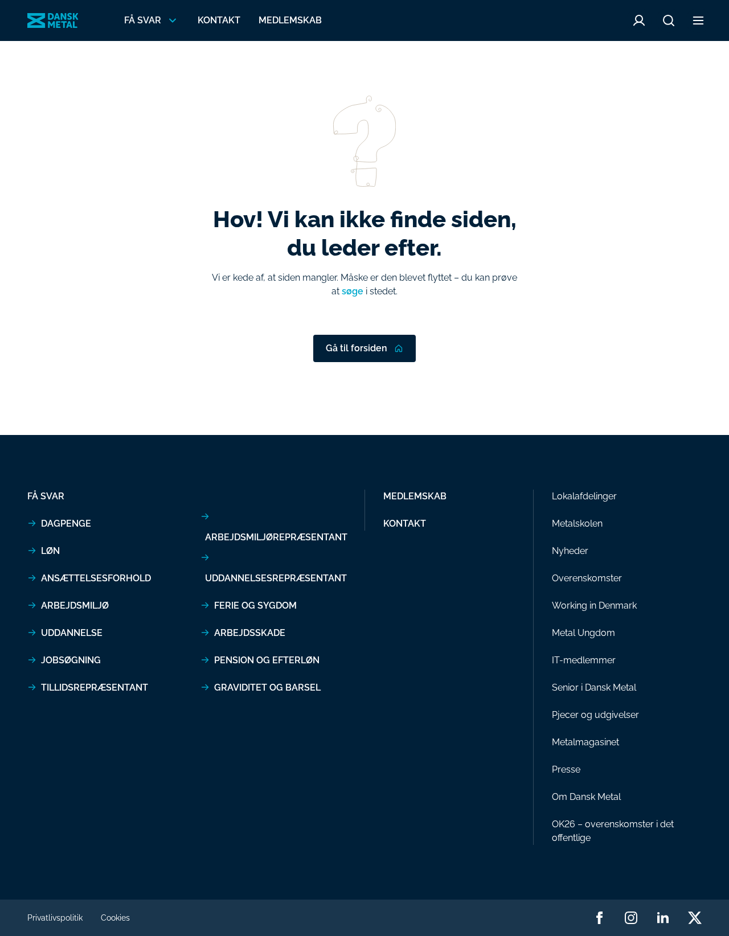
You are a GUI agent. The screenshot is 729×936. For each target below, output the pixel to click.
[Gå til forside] (53, 20)
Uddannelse (72, 632)
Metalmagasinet (585, 742)
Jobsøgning (71, 660)
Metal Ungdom (583, 632)
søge (352, 291)
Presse (566, 769)
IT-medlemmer (584, 660)
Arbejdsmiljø (75, 605)
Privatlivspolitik (55, 917)
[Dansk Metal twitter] (694, 917)
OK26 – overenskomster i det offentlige (613, 831)
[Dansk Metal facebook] (599, 917)
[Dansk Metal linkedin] (663, 917)
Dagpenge (66, 523)
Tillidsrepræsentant (94, 687)
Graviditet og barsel (267, 687)
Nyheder (570, 550)
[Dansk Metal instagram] (631, 917)
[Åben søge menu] (668, 20)
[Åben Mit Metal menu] (639, 20)
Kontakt (219, 20)
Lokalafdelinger (584, 496)
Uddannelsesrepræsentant (276, 578)
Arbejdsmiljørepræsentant (276, 537)
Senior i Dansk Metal (594, 687)
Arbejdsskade (249, 632)
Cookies (115, 917)
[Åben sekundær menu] (698, 20)
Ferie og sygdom (255, 605)
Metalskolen (577, 523)
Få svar (45, 496)
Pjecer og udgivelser (595, 714)
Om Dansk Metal (586, 796)
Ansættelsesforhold (96, 578)
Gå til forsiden (356, 348)
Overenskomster (587, 578)
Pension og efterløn (267, 660)
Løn (50, 550)
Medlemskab (290, 20)
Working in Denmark (594, 605)
